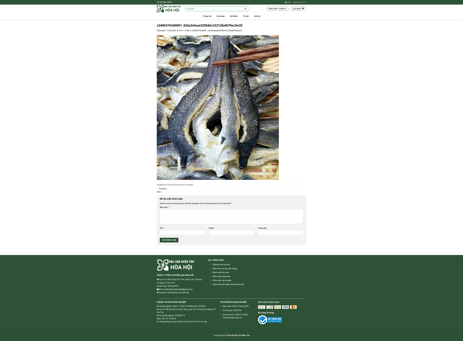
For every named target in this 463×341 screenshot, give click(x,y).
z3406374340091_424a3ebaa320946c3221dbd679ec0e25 (217, 30)
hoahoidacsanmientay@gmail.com (178, 289)
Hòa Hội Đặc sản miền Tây (178, 292)
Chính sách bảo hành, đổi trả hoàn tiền (228, 284)
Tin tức (246, 16)
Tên (162, 228)
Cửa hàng (221, 16)
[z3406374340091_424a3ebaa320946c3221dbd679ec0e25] (218, 107)
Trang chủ (207, 16)
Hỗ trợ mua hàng (164, 2)
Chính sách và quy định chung (224, 268)
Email (212, 228)
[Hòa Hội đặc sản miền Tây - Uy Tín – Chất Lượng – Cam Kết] (169, 9)
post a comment (187, 185)
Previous (162, 189)
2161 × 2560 (184, 30)
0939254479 (173, 286)
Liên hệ (257, 16)
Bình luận (164, 207)
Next (160, 192)
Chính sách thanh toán (221, 276)
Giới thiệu (234, 16)
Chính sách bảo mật (220, 272)
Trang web (262, 228)
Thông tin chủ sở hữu (221, 264)
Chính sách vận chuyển (221, 280)
